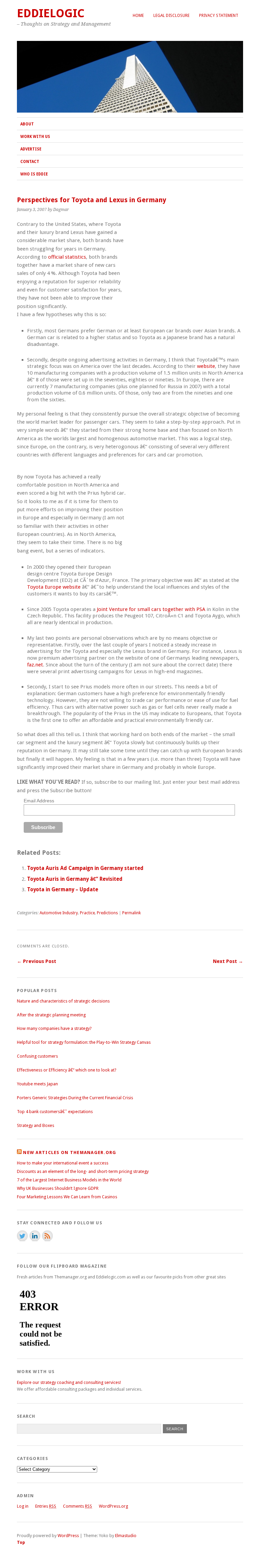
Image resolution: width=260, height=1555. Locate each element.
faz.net (35, 665)
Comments (77, 1506)
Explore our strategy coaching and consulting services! (69, 1382)
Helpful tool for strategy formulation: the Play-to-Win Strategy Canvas (84, 1042)
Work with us (35, 136)
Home (138, 15)
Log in (22, 1506)
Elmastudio (125, 1535)
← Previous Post (36, 961)
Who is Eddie (34, 174)
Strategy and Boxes (35, 1125)
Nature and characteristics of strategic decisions (63, 1001)
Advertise (30, 149)
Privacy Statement (218, 15)
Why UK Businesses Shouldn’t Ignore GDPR (58, 1188)
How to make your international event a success (62, 1162)
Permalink (131, 913)
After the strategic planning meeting (51, 1014)
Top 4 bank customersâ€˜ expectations (55, 1111)
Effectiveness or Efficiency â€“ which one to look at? (66, 1070)
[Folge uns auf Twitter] (22, 1235)
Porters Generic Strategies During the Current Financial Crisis (75, 1097)
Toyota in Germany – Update (62, 890)
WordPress (68, 1535)
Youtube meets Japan (37, 1083)
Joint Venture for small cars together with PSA (151, 609)
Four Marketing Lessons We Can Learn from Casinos (67, 1196)
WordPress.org (113, 1506)
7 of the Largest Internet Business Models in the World (69, 1179)
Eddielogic (51, 13)
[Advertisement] (186, 272)
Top (21, 1542)
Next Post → (228, 961)
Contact (29, 161)
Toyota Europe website (54, 587)
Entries (45, 1506)
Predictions (107, 913)
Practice (87, 913)
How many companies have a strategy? (54, 1028)
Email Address (39, 800)
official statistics (67, 257)
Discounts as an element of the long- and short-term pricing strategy (83, 1171)
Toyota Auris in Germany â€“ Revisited (75, 879)
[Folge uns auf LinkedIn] (34, 1235)
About (27, 124)
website (206, 366)
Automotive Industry (59, 913)
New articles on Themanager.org (69, 1152)
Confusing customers (37, 1056)
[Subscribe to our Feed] (47, 1235)
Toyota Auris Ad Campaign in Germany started (85, 868)
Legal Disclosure (171, 15)
